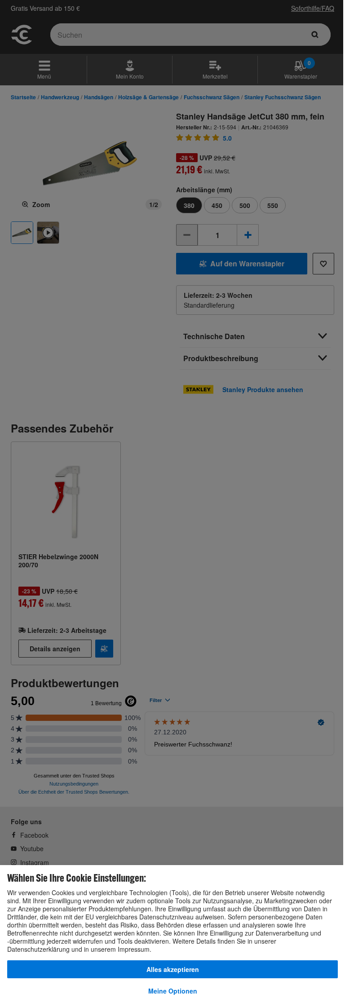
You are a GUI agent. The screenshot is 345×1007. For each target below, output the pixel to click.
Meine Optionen (172, 990)
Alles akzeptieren (172, 969)
